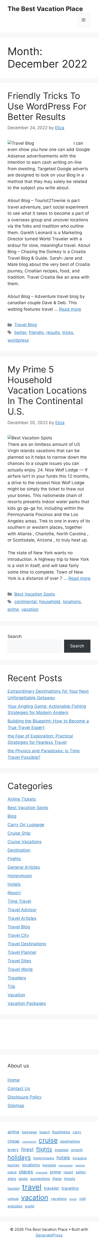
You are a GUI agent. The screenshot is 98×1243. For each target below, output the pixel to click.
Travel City (18, 935)
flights (44, 1149)
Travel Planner (22, 952)
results (53, 332)
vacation (29, 609)
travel (31, 1187)
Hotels (14, 884)
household (49, 601)
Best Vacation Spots (34, 594)
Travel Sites (19, 960)
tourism (14, 1188)
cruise (48, 1140)
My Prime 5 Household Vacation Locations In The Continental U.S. (47, 390)
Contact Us (19, 1088)
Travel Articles (22, 918)
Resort (14, 892)
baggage (29, 1132)
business (61, 1131)
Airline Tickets (22, 799)
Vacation (16, 994)
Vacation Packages (27, 1003)
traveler (51, 1188)
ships (12, 1178)
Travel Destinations (27, 943)
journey (14, 1165)
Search (15, 636)
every (13, 1149)
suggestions (40, 1178)
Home (14, 1080)
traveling (70, 1188)
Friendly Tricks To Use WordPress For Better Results (47, 106)
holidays (19, 1157)
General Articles (24, 867)
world (29, 1206)
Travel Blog (25, 324)
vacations (59, 1198)
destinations (70, 1141)
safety (81, 1172)
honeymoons (43, 1158)
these (57, 1178)
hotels (63, 1157)
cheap (14, 1141)
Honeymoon (20, 875)
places (26, 1171)
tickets (69, 1178)
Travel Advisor (22, 909)
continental (25, 601)
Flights (14, 858)
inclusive (80, 1158)
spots (23, 1178)
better (20, 332)
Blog (12, 816)
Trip (11, 986)
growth (77, 1150)
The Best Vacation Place (45, 9)
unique (13, 1198)
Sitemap (16, 1105)
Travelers (17, 977)
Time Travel (19, 901)
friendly (36, 332)
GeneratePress (49, 1235)
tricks (67, 332)
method (80, 1165)
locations (72, 601)
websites (15, 1206)
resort (68, 1172)
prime (13, 609)
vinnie (73, 1199)
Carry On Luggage (26, 824)
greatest (61, 1150)
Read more (70, 309)
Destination (19, 850)
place (12, 1172)
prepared (41, 1172)
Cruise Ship (19, 833)
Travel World (20, 969)
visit (82, 1198)
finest (27, 1149)
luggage (49, 1165)
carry (77, 1132)
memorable (66, 1165)
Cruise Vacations (24, 841)
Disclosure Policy (24, 1097)
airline (13, 1131)
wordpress (18, 340)
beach (44, 1132)
